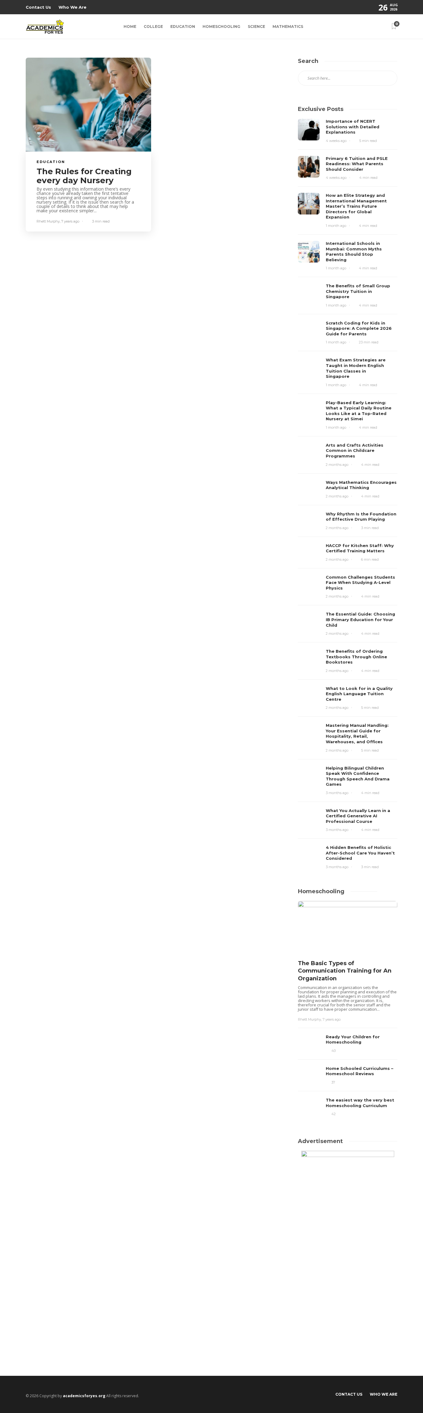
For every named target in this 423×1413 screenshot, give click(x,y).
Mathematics (288, 26)
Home (130, 26)
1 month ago (336, 225)
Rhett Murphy (48, 221)
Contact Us (38, 7)
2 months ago (337, 464)
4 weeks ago (336, 141)
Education (182, 26)
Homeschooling (221, 26)
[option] (347, 1010)
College (153, 26)
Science (256, 26)
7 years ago (70, 221)
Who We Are (72, 7)
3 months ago (337, 793)
